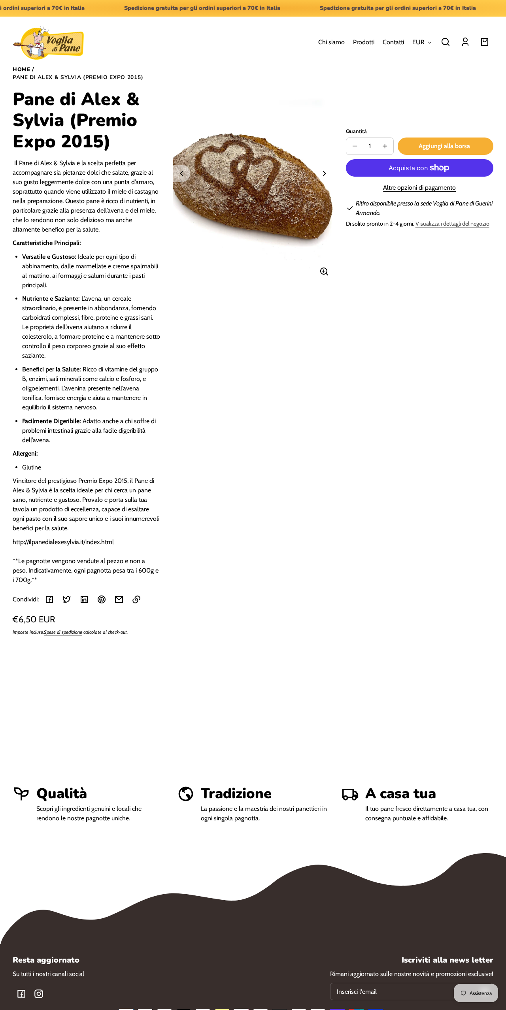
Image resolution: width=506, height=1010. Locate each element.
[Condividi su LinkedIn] (84, 599)
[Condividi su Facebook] (49, 599)
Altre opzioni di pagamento (419, 187)
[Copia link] (136, 599)
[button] (445, 42)
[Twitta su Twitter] (67, 599)
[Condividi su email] (119, 599)
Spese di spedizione (63, 632)
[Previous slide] (181, 173)
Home (21, 70)
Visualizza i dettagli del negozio (452, 223)
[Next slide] (324, 173)
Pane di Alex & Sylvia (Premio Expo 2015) (78, 78)
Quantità (356, 131)
